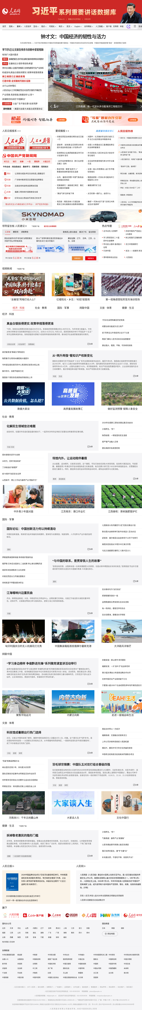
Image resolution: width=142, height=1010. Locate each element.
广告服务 (58, 987)
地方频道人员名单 (8, 942)
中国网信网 (112, 959)
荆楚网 (80, 973)
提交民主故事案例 (50, 226)
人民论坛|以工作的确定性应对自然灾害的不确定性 (22, 90)
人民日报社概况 (19, 987)
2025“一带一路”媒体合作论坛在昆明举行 (22, 900)
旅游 (14, 753)
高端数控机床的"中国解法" (14, 99)
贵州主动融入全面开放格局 (13, 68)
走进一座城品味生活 (123, 715)
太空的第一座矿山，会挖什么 (99, 193)
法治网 (19, 968)
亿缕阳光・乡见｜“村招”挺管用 (73, 299)
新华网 (4, 964)
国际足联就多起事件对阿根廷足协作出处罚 (19, 774)
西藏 (11, 937)
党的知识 (44, 167)
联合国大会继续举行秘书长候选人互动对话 (119, 532)
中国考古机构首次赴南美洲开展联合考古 (118, 754)
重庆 (72, 933)
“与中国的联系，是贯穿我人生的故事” (76, 561)
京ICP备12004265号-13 (121, 1000)
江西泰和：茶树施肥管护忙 (122, 511)
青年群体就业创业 (110, 257)
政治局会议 (16, 167)
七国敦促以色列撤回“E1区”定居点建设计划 (119, 525)
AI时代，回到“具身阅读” (11, 461)
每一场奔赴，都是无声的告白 (113, 608)
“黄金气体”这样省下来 (65, 193)
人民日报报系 (9, 130)
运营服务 (67, 987)
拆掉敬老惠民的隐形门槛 (22, 835)
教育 (11, 416)
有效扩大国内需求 (10, 55)
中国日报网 (67, 964)
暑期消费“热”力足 (94, 185)
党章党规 (35, 167)
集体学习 (26, 167)
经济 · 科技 (19, 307)
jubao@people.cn (95, 991)
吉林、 (85, 238)
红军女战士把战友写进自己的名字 (28, 198)
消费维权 (31, 344)
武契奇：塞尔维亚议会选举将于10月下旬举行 (120, 538)
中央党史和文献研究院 (131, 955)
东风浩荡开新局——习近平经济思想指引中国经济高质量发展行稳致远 (44, 43)
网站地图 (111, 934)
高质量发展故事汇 (73, 408)
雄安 (65, 937)
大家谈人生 (73, 817)
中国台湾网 (97, 968)
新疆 (49, 937)
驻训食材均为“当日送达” (111, 589)
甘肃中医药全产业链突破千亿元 (114, 679)
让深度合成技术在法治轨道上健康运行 (30, 174)
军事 (11, 519)
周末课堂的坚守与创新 (11, 455)
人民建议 (20, 226)
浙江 (80, 928)
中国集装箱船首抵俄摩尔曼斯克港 (73, 646)
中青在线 (127, 964)
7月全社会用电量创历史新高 (113, 320)
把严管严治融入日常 (110, 442)
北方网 (111, 973)
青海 (34, 937)
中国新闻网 (82, 964)
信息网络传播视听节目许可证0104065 (25, 1004)
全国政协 (20, 959)
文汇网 (95, 973)
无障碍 (115, 26)
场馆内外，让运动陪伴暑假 (69, 458)
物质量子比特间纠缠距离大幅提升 (15, 358)
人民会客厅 (22, 344)
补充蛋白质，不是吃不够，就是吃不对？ (118, 857)
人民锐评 (27, 26)
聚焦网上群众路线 (70, 232)
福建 (3, 933)
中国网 (95, 964)
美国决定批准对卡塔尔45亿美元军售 (116, 544)
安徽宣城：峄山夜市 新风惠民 (114, 660)
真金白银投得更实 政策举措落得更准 (30, 323)
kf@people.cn (51, 996)
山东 (19, 933)
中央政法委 (52, 955)
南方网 (126, 973)
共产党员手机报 (41, 204)
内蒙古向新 (73, 715)
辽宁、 (80, 238)
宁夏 (42, 937)
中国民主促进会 (53, 977)
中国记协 (81, 959)
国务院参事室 (67, 959)
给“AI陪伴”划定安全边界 (11, 474)
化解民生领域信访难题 (21, 426)
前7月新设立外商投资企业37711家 (115, 333)
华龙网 (19, 973)
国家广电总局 (52, 959)
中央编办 (81, 955)
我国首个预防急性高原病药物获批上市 (17, 377)
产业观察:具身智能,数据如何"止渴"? (18, 95)
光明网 (35, 964)
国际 (4, 519)
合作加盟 (76, 987)
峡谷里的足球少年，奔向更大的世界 (16, 767)
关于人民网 (31, 987)
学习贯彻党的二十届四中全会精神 (111, 239)
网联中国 (84, 307)
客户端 (108, 26)
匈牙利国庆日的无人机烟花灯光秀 (23, 646)
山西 (26, 928)
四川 (80, 933)
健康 (8, 856)
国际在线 (66, 968)
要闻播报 (60, 130)
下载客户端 (35, 226)
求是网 (4, 968)
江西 (11, 933)
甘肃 (26, 937)
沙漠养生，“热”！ (109, 429)
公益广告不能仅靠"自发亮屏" (25, 104)
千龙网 (4, 973)
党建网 (95, 977)
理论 (9, 174)
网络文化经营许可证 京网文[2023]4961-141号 (56, 1004)
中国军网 (81, 968)
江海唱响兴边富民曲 (20, 593)
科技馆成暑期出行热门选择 (24, 732)
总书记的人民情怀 (110, 231)
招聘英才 (50, 987)
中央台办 (66, 955)
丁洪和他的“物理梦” (10, 467)
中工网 (35, 968)
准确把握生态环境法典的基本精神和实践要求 (26, 59)
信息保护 (121, 987)
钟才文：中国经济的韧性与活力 (73, 36)
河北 (19, 928)
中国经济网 (52, 964)
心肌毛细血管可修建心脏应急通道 (115, 845)
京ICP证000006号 (105, 1004)
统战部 (19, 955)
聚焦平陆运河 (23, 715)
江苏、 (91, 238)
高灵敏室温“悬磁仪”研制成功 (13, 352)
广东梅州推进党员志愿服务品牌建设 (29, 180)
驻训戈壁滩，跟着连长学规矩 (113, 615)
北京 (3, 928)
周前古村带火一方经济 (111, 729)
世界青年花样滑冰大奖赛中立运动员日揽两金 (20, 780)
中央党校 (112, 955)
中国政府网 (36, 959)
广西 (57, 933)
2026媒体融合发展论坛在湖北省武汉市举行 (23, 896)
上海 (65, 928)
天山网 (65, 973)
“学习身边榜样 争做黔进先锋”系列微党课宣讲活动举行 (42, 663)
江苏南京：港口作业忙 (73, 511)
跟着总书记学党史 (74, 19)
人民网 (79, 866)
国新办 (95, 959)
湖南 (42, 933)
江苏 (72, 928)
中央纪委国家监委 (8, 955)
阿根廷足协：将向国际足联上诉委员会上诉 (19, 786)
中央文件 (87, 19)
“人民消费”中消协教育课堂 (22, 856)
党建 (9, 180)
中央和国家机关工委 (100, 955)
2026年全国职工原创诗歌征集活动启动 (117, 423)
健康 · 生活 (128, 307)
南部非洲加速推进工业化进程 (13, 570)
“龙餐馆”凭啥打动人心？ (23, 299)
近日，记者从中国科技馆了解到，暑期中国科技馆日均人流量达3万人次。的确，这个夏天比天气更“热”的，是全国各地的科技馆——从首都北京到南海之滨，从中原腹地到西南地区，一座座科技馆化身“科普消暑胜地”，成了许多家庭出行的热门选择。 (49, 740)
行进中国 (106, 251)
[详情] (86, 888)
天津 (11, 928)
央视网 (19, 964)
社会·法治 (10, 447)
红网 (49, 973)
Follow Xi (61, 19)
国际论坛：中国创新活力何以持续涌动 (31, 528)
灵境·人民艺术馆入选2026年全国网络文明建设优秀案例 (102, 896)
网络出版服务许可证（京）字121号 (85, 1004)
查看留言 (77, 258)
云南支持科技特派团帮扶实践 (26, 186)
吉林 (49, 928)
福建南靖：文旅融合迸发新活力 (114, 735)
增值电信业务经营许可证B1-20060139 (61, 1000)
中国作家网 (36, 977)
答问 (66, 156)
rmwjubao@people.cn (104, 996)
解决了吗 (82, 232)
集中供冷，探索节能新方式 (13, 371)
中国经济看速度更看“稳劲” (103, 43)
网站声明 (103, 987)
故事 (22, 162)
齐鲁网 (35, 973)
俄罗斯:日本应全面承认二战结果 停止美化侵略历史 (22, 564)
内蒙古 (35, 928)
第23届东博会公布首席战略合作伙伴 (116, 673)
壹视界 (36, 162)
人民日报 (7, 866)
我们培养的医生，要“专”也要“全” (114, 851)
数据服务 (94, 987)
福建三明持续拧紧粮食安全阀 (26, 192)
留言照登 (92, 232)
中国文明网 (128, 959)
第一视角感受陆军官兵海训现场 (123, 299)
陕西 (19, 937)
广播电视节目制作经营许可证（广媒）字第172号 (93, 1000)
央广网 (50, 968)
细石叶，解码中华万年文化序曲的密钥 (117, 748)
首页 (4, 26)
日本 (103, 928)
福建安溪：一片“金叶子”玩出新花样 (116, 666)
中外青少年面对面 (23, 511)
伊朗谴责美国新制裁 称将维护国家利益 (17, 557)
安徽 (88, 928)
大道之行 (46, 162)
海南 (65, 933)
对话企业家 (11, 344)
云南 (73, 241)
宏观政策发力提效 (120, 43)
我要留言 (91, 258)
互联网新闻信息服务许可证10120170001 (31, 1000)
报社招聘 (41, 987)
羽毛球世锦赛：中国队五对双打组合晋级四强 (81, 764)
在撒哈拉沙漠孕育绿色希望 (21, 64)
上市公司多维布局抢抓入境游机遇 (115, 742)
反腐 (9, 192)
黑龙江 (58, 928)
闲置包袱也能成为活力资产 (112, 326)
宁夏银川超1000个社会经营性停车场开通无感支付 (122, 685)
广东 (49, 933)
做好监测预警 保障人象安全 (123, 408)
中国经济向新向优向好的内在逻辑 (81, 43)
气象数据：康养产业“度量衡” (113, 838)
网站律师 (112, 987)
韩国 (113, 928)
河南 (26, 933)
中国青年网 (112, 964)
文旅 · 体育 (106, 307)
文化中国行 (123, 817)
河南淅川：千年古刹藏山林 (23, 817)
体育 (20, 753)
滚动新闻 (62, 479)
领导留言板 (8, 226)
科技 (54, 376)
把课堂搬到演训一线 (110, 596)
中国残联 (5, 977)
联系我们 (129, 987)
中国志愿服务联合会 (70, 977)
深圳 (57, 937)
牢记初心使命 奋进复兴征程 (112, 245)
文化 (8, 753)
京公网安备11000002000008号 (123, 1004)
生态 (60, 376)
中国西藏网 (112, 968)
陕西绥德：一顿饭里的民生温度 (114, 435)
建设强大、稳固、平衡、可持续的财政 (117, 345)
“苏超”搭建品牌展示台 (10, 761)
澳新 (122, 928)
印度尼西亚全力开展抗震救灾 (13, 576)
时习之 (6, 162)
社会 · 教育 (41, 307)
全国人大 (5, 959)
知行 (14, 162)
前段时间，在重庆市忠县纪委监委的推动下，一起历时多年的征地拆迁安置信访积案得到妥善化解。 (46, 432)
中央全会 (6, 167)
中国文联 (20, 977)
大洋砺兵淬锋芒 (122, 646)
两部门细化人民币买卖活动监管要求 (116, 339)
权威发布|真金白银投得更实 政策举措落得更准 (22, 72)
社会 (4, 416)
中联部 (35, 955)
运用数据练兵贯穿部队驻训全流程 (115, 602)
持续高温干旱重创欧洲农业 (13, 583)
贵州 (88, 933)
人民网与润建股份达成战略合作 (92, 900)
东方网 (80, 977)
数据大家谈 (23, 408)
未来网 (126, 968)
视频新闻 (7, 268)
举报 (121, 26)
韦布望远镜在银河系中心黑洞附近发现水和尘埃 (20, 365)
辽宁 (42, 928)
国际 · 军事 (63, 307)
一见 (29, 162)
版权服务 (85, 987)
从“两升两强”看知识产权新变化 (72, 355)
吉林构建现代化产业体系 (34, 68)
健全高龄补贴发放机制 (111, 448)
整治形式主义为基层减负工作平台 (18, 204)
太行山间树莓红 (9, 86)
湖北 (34, 933)
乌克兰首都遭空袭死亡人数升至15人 (116, 551)
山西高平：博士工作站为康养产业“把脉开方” (19, 480)
